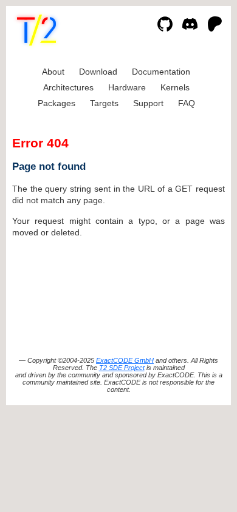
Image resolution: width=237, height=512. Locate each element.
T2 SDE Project (122, 367)
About (53, 71)
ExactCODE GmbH (125, 360)
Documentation (161, 71)
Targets (104, 103)
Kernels (175, 87)
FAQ (186, 103)
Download (98, 71)
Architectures (68, 87)
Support (148, 103)
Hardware (127, 87)
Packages (56, 103)
